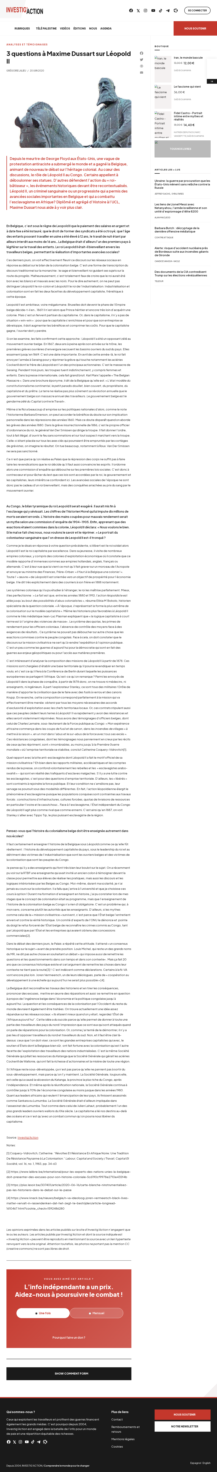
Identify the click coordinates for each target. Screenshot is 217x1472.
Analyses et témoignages (27, 44)
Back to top (210, 1390)
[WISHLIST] (212, 74)
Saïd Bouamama (182, 70)
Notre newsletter (184, 1426)
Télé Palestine (46, 28)
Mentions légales (123, 1439)
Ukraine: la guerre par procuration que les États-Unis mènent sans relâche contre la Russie (182, 184)
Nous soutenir (195, 28)
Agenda (106, 28)
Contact (117, 1419)
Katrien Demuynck (184, 132)
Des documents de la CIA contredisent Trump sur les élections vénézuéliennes (181, 273)
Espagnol (195, 1462)
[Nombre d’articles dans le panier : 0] (212, 64)
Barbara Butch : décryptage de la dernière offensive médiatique (177, 230)
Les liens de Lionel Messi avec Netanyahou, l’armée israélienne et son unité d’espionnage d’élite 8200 (181, 208)
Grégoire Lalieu (16, 70)
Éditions (79, 28)
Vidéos (65, 28)
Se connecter (197, 10)
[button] (68, 1373)
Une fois (44, 1313)
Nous (93, 28)
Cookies (117, 1446)
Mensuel (98, 1313)
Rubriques (22, 28)
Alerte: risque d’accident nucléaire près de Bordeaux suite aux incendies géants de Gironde (182, 252)
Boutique (162, 46)
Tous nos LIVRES (180, 148)
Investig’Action (28, 1137)
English (207, 1462)
